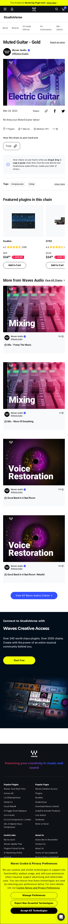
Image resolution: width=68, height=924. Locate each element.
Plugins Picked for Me (14, 848)
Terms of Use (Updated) (46, 853)
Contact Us (40, 844)
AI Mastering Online (13, 853)
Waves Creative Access (46, 789)
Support (7, 857)
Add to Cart (14, 265)
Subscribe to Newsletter (46, 839)
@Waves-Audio (20, 53)
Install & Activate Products (47, 811)
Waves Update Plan (13, 844)
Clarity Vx (8, 802)
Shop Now (51, 3)
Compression (17, 184)
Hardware (39, 819)
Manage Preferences (33, 895)
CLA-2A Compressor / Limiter (17, 819)
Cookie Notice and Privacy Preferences (38, 887)
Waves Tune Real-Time (14, 789)
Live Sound (40, 815)
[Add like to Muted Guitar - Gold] (56, 129)
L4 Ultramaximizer (12, 797)
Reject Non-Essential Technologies (34, 903)
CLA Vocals (9, 815)
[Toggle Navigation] (5, 9)
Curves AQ (9, 793)
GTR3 (49, 241)
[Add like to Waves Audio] (62, 336)
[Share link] (46, 111)
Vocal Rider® (10, 806)
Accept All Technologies (34, 910)
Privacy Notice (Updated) (47, 857)
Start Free (19, 660)
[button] (61, 917)
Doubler (7, 241)
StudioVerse (41, 802)
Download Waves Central (47, 806)
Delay (31, 184)
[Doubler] (23, 221)
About (5, 28)
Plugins (38, 793)
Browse (15, 28)
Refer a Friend (41, 824)
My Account (9, 839)
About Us (39, 848)
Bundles (39, 797)
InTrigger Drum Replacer (15, 811)
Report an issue (57, 42)
